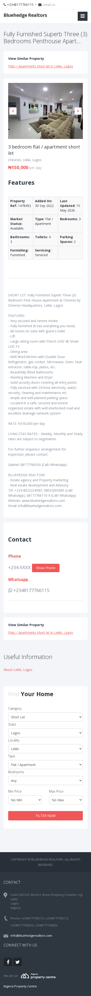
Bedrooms (16, 772)
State (12, 724)
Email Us (49, 5)
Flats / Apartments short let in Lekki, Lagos (40, 66)
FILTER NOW (46, 815)
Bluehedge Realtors (25, 15)
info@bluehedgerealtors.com (31, 935)
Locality (13, 740)
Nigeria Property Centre (20, 986)
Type (11, 756)
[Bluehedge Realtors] (38, 976)
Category (14, 708)
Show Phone (45, 568)
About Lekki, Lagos (18, 669)
